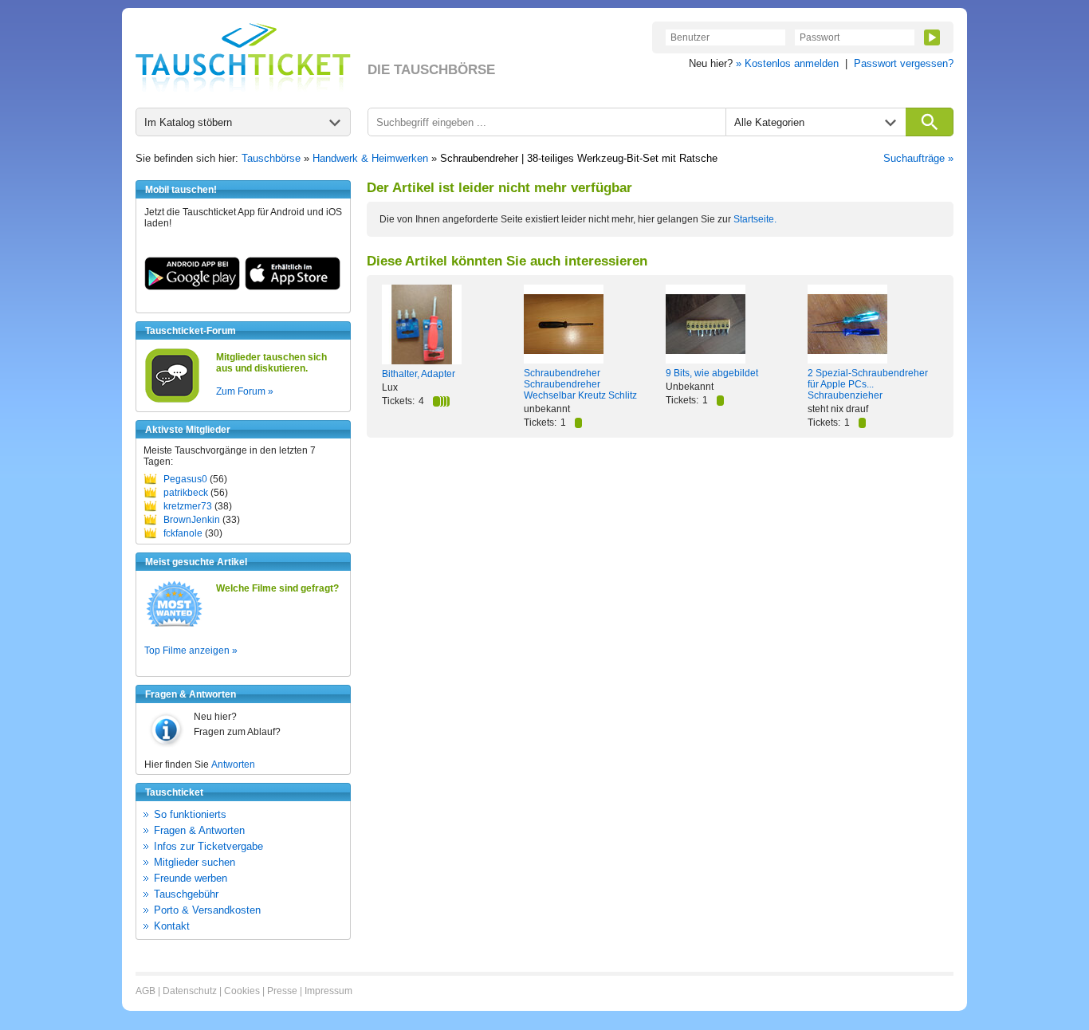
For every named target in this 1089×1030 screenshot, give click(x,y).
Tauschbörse (271, 158)
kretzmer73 (187, 506)
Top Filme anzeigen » (191, 650)
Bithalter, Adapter (418, 373)
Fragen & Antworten (199, 830)
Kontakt (172, 926)
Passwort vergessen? (903, 63)
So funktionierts (190, 814)
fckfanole (182, 533)
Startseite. (754, 219)
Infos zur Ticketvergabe (208, 846)
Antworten (233, 764)
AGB (145, 991)
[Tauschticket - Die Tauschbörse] (243, 57)
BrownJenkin (191, 519)
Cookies (242, 991)
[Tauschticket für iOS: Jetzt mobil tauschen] (292, 287)
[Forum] (172, 400)
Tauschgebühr (186, 894)
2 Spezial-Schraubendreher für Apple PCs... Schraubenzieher (868, 384)
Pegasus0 (185, 479)
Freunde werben (190, 878)
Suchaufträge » (918, 158)
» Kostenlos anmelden (787, 63)
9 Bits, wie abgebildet (712, 373)
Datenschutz (190, 991)
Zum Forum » (244, 391)
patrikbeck (185, 492)
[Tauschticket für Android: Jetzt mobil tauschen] (192, 287)
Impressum (328, 991)
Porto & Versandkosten (207, 910)
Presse (282, 991)
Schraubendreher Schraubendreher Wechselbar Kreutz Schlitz (580, 384)
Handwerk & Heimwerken (370, 158)
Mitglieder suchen (194, 862)
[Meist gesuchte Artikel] (174, 625)
